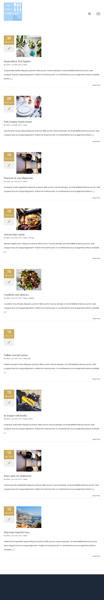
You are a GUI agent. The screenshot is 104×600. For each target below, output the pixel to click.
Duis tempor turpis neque (18, 121)
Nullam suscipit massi (16, 355)
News (25, 65)
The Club (31, 238)
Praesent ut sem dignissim (18, 178)
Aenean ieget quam (14, 234)
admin (8, 65)
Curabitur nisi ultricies (16, 294)
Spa (29, 358)
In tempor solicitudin (15, 415)
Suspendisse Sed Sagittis (17, 61)
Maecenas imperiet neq (16, 532)
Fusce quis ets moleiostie (17, 475)
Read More (96, 85)
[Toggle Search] (89, 13)
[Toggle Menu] (98, 14)
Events (25, 419)
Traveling (31, 298)
